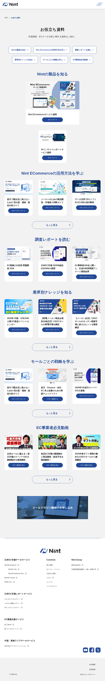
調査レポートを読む (83, 50)
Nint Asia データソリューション (15, 646)
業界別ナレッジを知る (24, 60)
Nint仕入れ (8, 582)
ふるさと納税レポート (12, 603)
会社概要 (92, 664)
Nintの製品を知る (18, 50)
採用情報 (92, 669)
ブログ (48, 578)
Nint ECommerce (10, 565)
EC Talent (7, 625)
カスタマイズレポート (12, 599)
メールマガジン (51, 586)
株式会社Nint (75, 565)
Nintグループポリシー (87, 674)
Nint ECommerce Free (16, 573)
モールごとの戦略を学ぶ (53, 60)
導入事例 (49, 565)
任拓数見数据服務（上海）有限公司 (83, 569)
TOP (6, 18)
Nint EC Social (9, 578)
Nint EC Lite (12, 569)
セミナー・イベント (53, 569)
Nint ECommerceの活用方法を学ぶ (50, 50)
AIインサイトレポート (12, 607)
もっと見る (52, 225)
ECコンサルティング (11, 629)
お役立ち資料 (51, 573)
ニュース (49, 582)
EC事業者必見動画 (80, 60)
